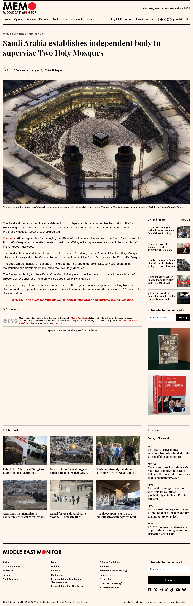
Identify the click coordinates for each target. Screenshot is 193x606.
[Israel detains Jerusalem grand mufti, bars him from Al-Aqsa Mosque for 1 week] (71, 450)
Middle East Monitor (80, 318)
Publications (60, 19)
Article (152, 464)
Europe (7, 575)
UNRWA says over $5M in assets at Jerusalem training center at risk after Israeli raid (167, 530)
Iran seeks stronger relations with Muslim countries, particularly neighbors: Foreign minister (168, 494)
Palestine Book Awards (112, 570)
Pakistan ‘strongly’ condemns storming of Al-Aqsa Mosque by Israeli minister (116, 471)
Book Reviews (10, 579)
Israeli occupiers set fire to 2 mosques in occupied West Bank (116, 515)
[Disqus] (72, 373)
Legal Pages (65, 602)
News (8, 19)
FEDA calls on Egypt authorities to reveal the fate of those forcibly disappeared (161, 230)
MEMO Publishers (109, 583)
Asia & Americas (11, 566)
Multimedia (76, 19)
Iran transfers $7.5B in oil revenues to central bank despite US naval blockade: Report (169, 453)
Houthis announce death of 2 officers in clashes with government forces (161, 263)
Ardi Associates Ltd (180, 602)
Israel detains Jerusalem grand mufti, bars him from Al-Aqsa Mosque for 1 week (69, 471)
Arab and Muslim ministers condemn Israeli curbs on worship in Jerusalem (24, 515)
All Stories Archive (109, 587)
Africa (6, 562)
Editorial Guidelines (110, 562)
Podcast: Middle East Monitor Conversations (66, 580)
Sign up (183, 317)
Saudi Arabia (35, 34)
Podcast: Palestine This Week (67, 586)
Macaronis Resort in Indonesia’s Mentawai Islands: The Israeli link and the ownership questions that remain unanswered (169, 473)
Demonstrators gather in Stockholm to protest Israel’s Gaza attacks (161, 279)
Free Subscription (146, 19)
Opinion (18, 19)
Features (44, 19)
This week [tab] (163, 438)
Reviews (31, 19)
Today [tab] (151, 438)
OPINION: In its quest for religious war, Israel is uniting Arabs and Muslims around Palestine (72, 299)
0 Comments (21, 70)
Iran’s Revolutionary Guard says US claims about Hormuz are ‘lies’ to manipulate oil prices (169, 513)
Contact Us (105, 575)
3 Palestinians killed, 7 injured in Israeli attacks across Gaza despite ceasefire (161, 296)
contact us (58, 323)
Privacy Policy (107, 579)
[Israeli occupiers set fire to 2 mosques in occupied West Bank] (118, 495)
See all (185, 219)
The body (9, 238)
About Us (104, 566)
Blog (53, 562)
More (89, 19)
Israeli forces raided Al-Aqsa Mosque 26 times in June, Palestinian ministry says (68, 515)
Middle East (10, 34)
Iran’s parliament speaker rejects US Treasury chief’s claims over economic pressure (161, 247)
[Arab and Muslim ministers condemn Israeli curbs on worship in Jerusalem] (25, 495)
